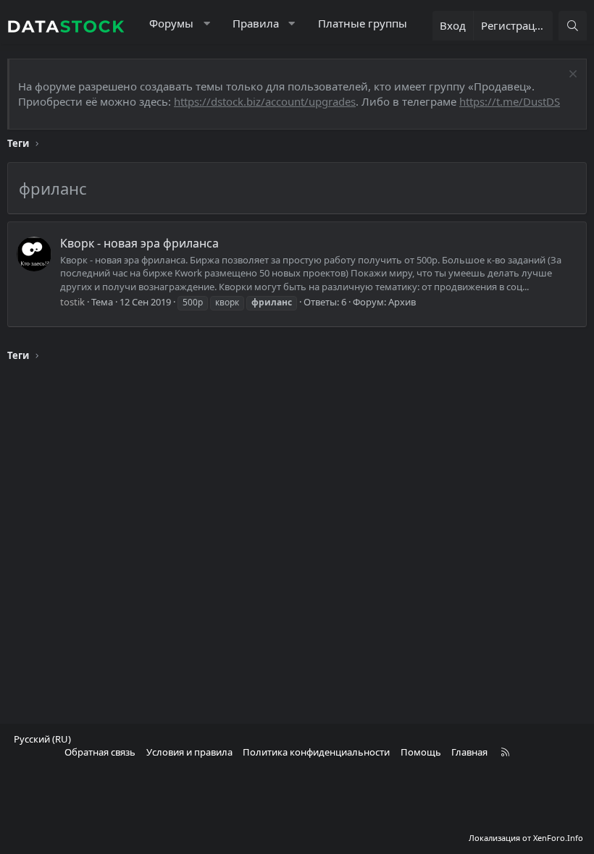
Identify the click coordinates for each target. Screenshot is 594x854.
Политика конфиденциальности (316, 751)
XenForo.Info (558, 837)
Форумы (171, 23)
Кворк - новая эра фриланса (139, 243)
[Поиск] (573, 26)
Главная (469, 751)
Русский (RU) (42, 738)
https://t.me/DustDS (509, 101)
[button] (207, 23)
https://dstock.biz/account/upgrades (265, 101)
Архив (402, 301)
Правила (256, 23)
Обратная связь (99, 751)
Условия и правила (189, 751)
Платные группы (362, 23)
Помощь (421, 751)
